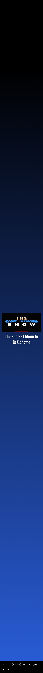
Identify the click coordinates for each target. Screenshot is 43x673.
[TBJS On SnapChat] (8, 669)
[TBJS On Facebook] (8, 664)
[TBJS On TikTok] (14, 664)
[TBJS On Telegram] (35, 664)
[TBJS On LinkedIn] (24, 664)
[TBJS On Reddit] (3, 669)
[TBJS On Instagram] (19, 664)
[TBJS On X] (3, 664)
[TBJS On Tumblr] (29, 664)
